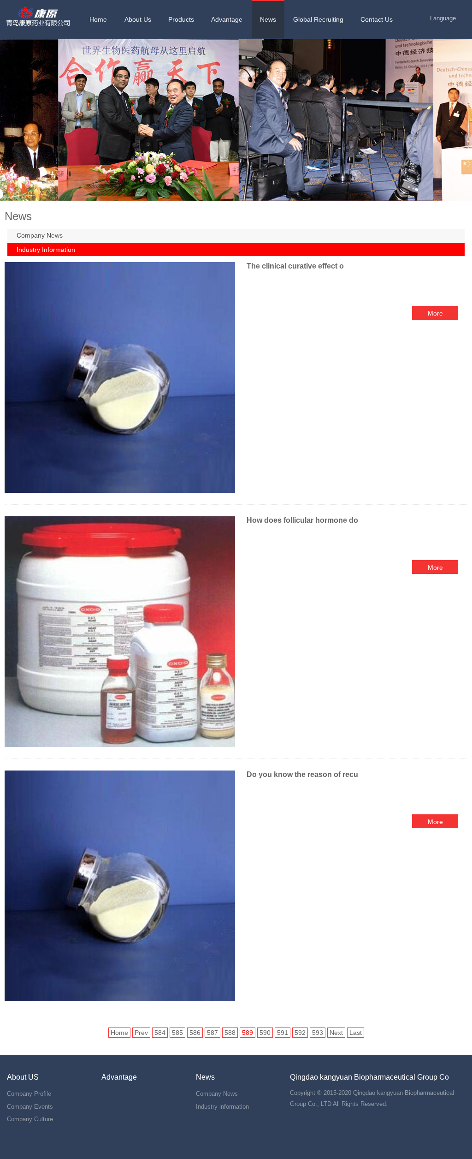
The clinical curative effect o (295, 266)
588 (230, 1032)
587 (212, 1032)
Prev (141, 1032)
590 (265, 1032)
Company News (40, 235)
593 (317, 1032)
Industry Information (46, 249)
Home (119, 1032)
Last (355, 1032)
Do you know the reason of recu (302, 774)
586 (195, 1032)
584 (159, 1032)
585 (177, 1032)
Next (336, 1032)
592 (300, 1032)
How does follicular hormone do (302, 520)
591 (282, 1032)
